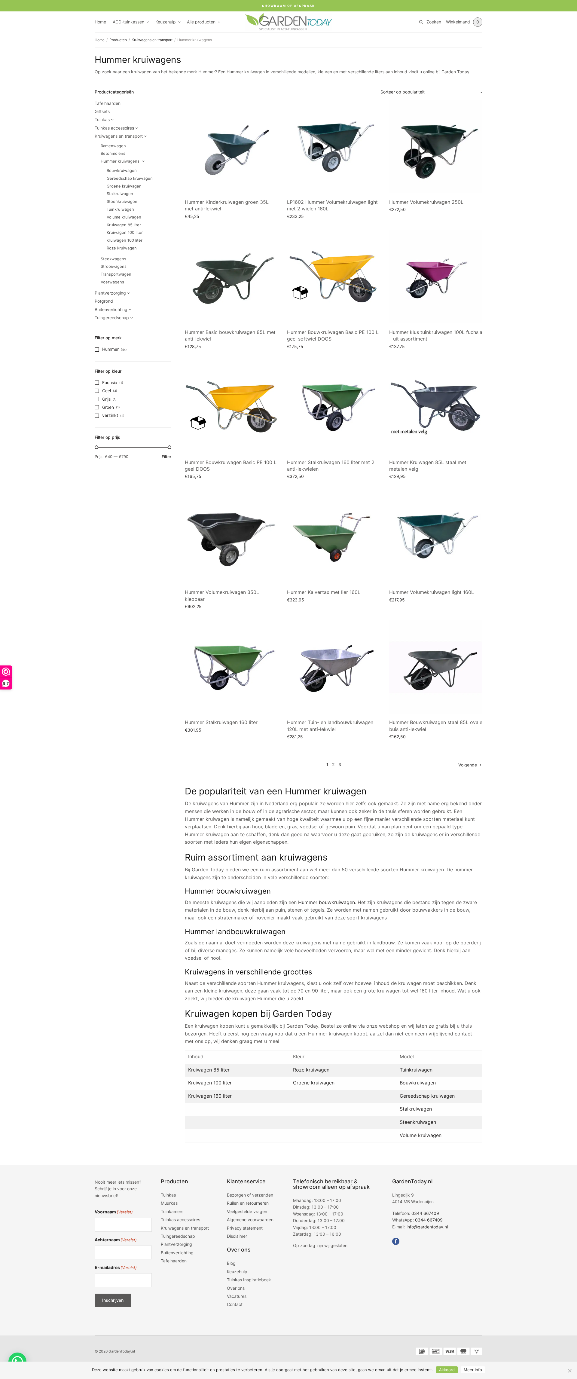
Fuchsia (109, 382)
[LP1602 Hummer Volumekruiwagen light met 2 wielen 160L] (333, 146)
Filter (166, 457)
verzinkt (110, 415)
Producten (118, 40)
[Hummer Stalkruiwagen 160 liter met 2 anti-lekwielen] (333, 407)
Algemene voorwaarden (250, 1219)
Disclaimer (237, 1236)
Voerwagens (112, 282)
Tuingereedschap (112, 317)
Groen (108, 407)
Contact (235, 1304)
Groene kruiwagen (124, 186)
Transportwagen (116, 274)
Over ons (236, 1288)
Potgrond (104, 301)
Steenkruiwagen (122, 201)
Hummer (110, 349)
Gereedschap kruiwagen (130, 178)
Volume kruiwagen (124, 217)
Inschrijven (113, 1300)
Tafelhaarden (108, 103)
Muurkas (169, 1203)
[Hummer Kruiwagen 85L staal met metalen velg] (435, 407)
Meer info (473, 1369)
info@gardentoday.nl (427, 1226)
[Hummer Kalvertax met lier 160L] (333, 536)
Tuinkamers (172, 1211)
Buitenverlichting (111, 309)
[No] (569, 1371)
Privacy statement (245, 1228)
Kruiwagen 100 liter (125, 232)
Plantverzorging (110, 292)
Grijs (106, 399)
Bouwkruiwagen (122, 170)
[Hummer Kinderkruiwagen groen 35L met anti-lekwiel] (231, 146)
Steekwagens (113, 258)
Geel (106, 390)
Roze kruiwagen (122, 248)
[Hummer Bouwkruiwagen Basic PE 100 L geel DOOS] (231, 407)
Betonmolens (113, 153)
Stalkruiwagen (120, 193)
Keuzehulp (165, 21)
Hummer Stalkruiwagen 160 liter (221, 722)
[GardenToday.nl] (288, 22)
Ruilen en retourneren (248, 1203)
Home (100, 21)
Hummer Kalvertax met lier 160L (323, 592)
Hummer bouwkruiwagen (326, 902)
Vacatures (236, 1296)
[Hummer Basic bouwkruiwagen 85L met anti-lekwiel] (231, 276)
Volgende (467, 765)
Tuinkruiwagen (120, 209)
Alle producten (201, 21)
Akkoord (447, 1369)
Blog (231, 1263)
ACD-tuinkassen (128, 21)
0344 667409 (425, 1213)
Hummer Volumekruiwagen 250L (426, 202)
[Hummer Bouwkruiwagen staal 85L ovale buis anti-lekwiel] (435, 667)
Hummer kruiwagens (120, 161)
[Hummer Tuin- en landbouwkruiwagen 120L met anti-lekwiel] (333, 667)
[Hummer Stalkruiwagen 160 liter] (231, 667)
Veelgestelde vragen (247, 1211)
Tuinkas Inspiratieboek (249, 1280)
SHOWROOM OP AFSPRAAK (288, 6)
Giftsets (102, 111)
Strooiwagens (114, 266)
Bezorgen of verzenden (250, 1194)
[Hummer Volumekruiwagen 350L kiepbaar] (231, 536)
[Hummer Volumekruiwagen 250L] (435, 146)
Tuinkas (102, 119)
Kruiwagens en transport (152, 40)
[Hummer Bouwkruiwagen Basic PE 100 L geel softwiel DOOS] (333, 276)
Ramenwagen (113, 145)
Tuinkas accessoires (114, 127)
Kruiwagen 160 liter (210, 1096)
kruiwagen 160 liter (124, 240)
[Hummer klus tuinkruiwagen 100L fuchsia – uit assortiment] (435, 276)
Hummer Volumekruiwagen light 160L (431, 592)
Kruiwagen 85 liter (124, 224)
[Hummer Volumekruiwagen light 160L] (435, 536)
